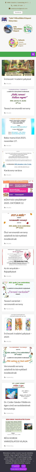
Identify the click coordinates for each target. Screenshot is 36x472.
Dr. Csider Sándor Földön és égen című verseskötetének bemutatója (17, 405)
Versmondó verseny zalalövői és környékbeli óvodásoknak (15, 369)
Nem (23, 466)
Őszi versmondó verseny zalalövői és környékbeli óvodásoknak (16, 235)
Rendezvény (10, 309)
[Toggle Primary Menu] (33, 54)
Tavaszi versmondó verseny (17, 108)
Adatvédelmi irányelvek (18, 469)
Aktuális (8, 83)
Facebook (18, 12)
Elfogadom (15, 466)
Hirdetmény (9, 377)
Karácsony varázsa (13, 170)
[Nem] (33, 461)
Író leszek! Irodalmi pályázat (17, 79)
